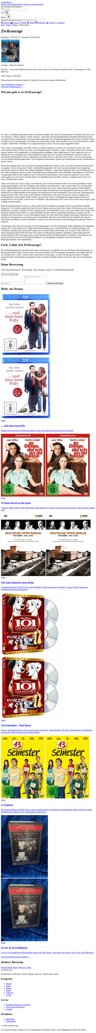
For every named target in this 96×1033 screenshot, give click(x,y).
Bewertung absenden (55, 283)
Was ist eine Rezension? (15, 1007)
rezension (6, 2)
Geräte (33, 4)
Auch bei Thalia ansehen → (12, 87)
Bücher (4, 4)
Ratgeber (40, 4)
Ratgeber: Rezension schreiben (18, 1005)
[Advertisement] (48, 113)
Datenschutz (11, 1021)
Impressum (10, 1019)
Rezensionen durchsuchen (11, 7)
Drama (15, 25)
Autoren (9, 1009)
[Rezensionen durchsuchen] (2, 13)
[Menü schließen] (8, 17)
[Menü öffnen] (6, 13)
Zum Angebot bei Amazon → (12, 84)
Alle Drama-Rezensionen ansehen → (15, 957)
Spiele (20, 4)
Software (27, 4)
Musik (15, 4)
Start (3, 25)
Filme (9, 4)
